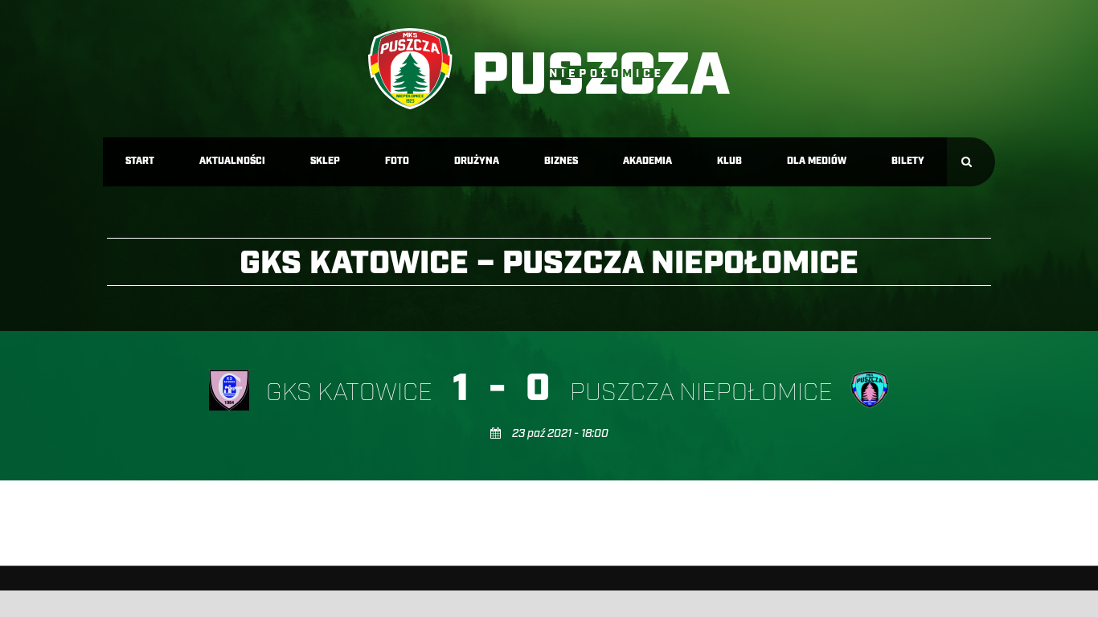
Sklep (325, 161)
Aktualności (232, 161)
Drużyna (476, 161)
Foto (397, 161)
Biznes (561, 161)
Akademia (647, 161)
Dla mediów (816, 161)
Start (139, 161)
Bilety (907, 161)
